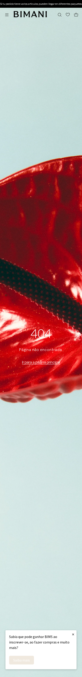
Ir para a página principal (41, 362)
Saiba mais (21, 660)
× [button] (73, 634)
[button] (8, 15)
